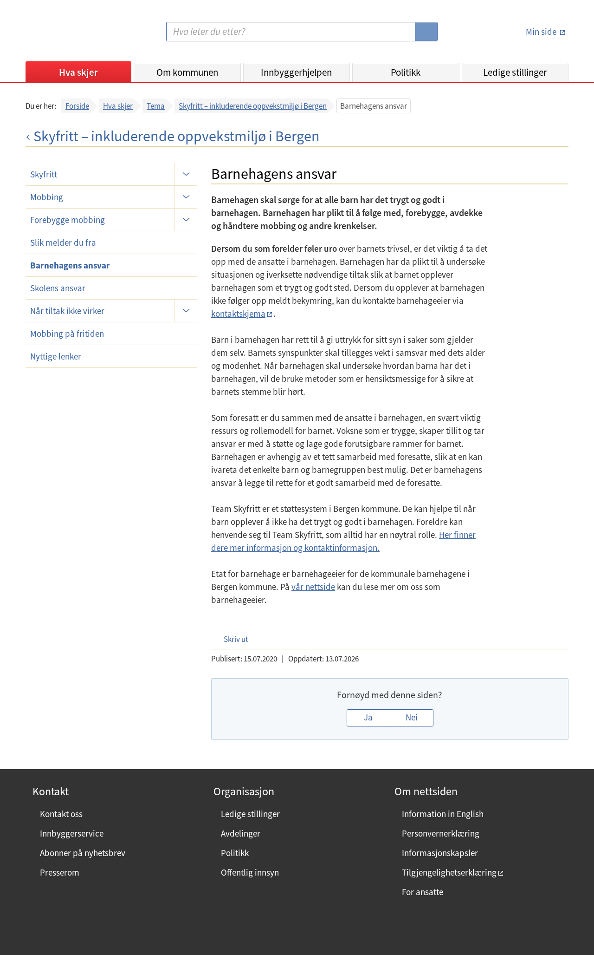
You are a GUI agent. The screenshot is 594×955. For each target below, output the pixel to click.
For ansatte (422, 891)
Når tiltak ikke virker (67, 310)
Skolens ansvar (57, 288)
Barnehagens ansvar (70, 265)
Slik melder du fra (63, 242)
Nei (412, 717)
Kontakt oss (61, 813)
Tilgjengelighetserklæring (449, 872)
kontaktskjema (238, 313)
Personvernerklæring (440, 833)
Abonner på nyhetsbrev (82, 852)
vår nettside (313, 586)
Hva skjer (78, 72)
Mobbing (46, 197)
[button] (231, 639)
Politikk (405, 72)
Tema (156, 106)
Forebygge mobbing (67, 219)
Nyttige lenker (55, 356)
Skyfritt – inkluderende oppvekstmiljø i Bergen (253, 106)
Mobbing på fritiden (67, 333)
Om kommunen (187, 72)
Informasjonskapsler (440, 852)
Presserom (59, 872)
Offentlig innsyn (250, 872)
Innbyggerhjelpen (296, 72)
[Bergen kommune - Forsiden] (64, 35)
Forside (77, 106)
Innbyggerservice (71, 833)
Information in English (443, 813)
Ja (368, 717)
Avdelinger (240, 833)
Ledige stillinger (515, 72)
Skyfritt (43, 174)
